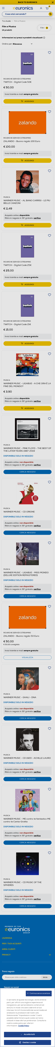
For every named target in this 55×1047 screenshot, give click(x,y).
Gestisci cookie (29, 1042)
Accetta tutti (29, 1034)
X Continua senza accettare (38, 993)
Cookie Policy (23, 1026)
